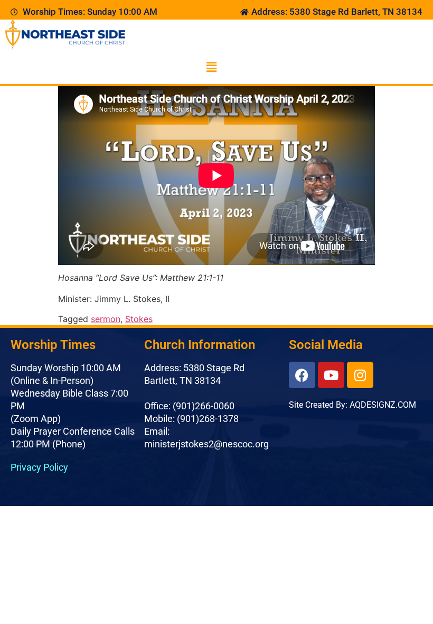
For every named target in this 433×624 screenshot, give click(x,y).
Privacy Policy (39, 467)
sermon (105, 319)
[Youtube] (331, 375)
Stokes (139, 319)
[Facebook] (302, 375)
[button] (211, 67)
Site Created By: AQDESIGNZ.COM (352, 405)
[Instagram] (360, 375)
